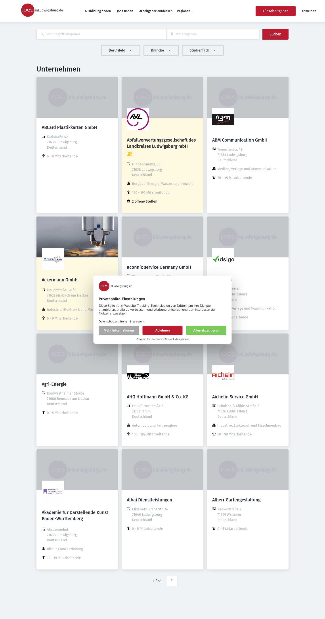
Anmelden (309, 11)
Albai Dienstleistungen (149, 499)
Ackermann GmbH (60, 279)
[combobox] (101, 34)
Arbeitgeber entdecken (155, 11)
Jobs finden (125, 11)
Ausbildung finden (98, 11)
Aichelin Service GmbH (235, 396)
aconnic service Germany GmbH (159, 267)
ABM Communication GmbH (240, 140)
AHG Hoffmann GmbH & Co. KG (158, 396)
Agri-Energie (54, 384)
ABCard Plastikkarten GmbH (69, 127)
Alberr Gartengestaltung (236, 499)
